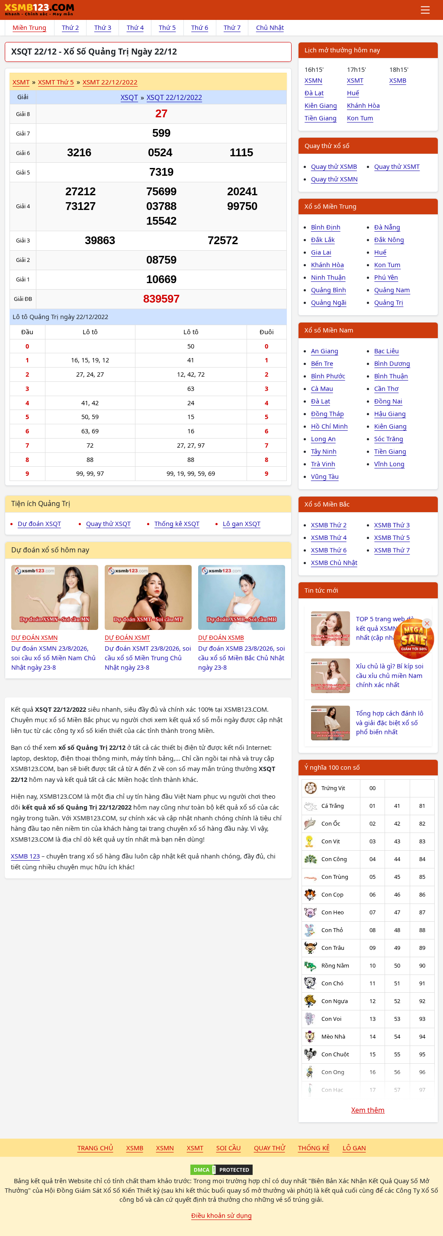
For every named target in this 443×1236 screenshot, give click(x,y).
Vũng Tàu (325, 476)
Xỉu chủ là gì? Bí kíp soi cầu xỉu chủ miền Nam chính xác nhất (390, 675)
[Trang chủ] (39, 10)
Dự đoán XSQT (39, 523)
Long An (323, 438)
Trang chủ (95, 1147)
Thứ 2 (70, 27)
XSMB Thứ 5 (392, 537)
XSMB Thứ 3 (392, 524)
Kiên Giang (321, 105)
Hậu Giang (390, 413)
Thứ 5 (167, 27)
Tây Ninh (324, 451)
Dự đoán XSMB (221, 637)
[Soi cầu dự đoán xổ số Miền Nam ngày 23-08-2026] (54, 597)
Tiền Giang (321, 117)
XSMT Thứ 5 (56, 81)
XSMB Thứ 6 (329, 549)
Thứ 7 (232, 27)
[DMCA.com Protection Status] (221, 1169)
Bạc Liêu (386, 350)
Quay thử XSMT (397, 166)
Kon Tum (360, 117)
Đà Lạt (314, 92)
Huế (353, 92)
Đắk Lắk (323, 239)
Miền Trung (29, 27)
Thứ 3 (102, 27)
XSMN (313, 80)
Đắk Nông (389, 239)
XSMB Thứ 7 (392, 549)
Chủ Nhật (270, 27)
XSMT (21, 81)
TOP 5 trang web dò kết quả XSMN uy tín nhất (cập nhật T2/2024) (390, 628)
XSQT (129, 97)
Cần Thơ (386, 388)
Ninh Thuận (328, 277)
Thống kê (314, 1147)
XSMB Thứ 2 (329, 524)
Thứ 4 (135, 27)
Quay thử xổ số (327, 145)
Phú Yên (386, 277)
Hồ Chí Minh (329, 426)
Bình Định (325, 227)
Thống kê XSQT (176, 523)
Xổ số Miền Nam (329, 330)
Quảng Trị (388, 302)
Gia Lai (321, 252)
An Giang (324, 350)
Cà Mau (322, 388)
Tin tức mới (321, 590)
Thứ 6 (199, 27)
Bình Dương (392, 363)
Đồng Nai (388, 401)
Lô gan (354, 1147)
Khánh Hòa (363, 105)
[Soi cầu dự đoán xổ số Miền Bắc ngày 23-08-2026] (241, 597)
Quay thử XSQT (108, 523)
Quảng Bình (328, 289)
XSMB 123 (25, 856)
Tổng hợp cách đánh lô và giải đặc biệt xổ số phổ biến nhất (390, 722)
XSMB (397, 80)
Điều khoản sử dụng (221, 1215)
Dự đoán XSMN (34, 637)
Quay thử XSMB (334, 166)
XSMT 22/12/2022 (110, 81)
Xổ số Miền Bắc (327, 504)
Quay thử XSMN (334, 178)
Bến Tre (322, 363)
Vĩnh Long (389, 463)
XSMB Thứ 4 (329, 537)
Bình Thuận (391, 375)
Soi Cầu (228, 1147)
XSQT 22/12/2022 (174, 97)
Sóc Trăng (388, 438)
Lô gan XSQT (241, 523)
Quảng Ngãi (329, 302)
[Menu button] (426, 10)
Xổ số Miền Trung (330, 206)
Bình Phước (328, 375)
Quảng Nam (392, 289)
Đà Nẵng (387, 227)
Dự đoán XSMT (127, 637)
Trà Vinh (323, 463)
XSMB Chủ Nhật (334, 562)
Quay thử (269, 1147)
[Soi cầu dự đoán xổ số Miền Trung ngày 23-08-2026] (148, 597)
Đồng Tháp (327, 413)
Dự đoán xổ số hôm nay (50, 550)
